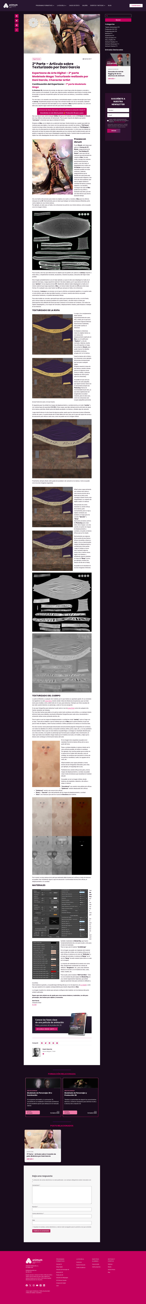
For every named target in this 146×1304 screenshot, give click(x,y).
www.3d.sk (48, 701)
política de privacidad (119, 121)
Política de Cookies (30, 1292)
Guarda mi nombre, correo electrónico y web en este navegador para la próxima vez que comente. (62, 1227)
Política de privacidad (44, 1291)
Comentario (36, 1185)
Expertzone (36, 59)
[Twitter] (30, 1285)
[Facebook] (27, 1285)
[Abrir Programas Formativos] (53, 6)
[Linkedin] (44, 1285)
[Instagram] (34, 1285)
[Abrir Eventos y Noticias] (104, 6)
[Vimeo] (41, 1285)
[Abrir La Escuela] (65, 6)
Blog (109, 1272)
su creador (83, 985)
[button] (17, 16)
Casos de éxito (95, 1264)
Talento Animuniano (114, 69)
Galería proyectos (96, 1267)
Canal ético (38, 1292)
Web (33, 1220)
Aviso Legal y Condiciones (32, 1291)
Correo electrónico (38, 1213)
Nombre (35, 1206)
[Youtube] (37, 1285)
